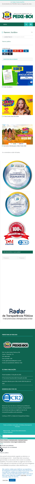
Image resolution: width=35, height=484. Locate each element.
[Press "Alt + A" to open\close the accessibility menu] (1, 436)
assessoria (14, 408)
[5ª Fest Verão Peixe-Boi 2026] (17, 105)
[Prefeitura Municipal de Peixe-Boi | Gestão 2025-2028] (17, 15)
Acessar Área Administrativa (18, 430)
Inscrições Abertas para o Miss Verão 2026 (14, 146)
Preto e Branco (4, 440)
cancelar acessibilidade (7, 445)
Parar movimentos (5, 442)
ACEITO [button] (12, 480)
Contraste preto (13, 440)
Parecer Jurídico (6, 41)
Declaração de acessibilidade (9, 447)
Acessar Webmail (7, 432)
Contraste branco (22, 440)
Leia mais (23, 475)
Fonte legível (14, 442)
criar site (12, 406)
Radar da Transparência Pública (21, 416)
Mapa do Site (6, 430)
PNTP (9, 416)
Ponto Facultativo (7, 87)
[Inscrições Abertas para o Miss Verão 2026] (17, 134)
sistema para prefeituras (23, 406)
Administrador (8, 37)
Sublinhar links (22, 442)
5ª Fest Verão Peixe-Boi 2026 (11, 116)
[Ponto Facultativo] (17, 75)
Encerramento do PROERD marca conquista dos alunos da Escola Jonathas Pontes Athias (18, 4)
